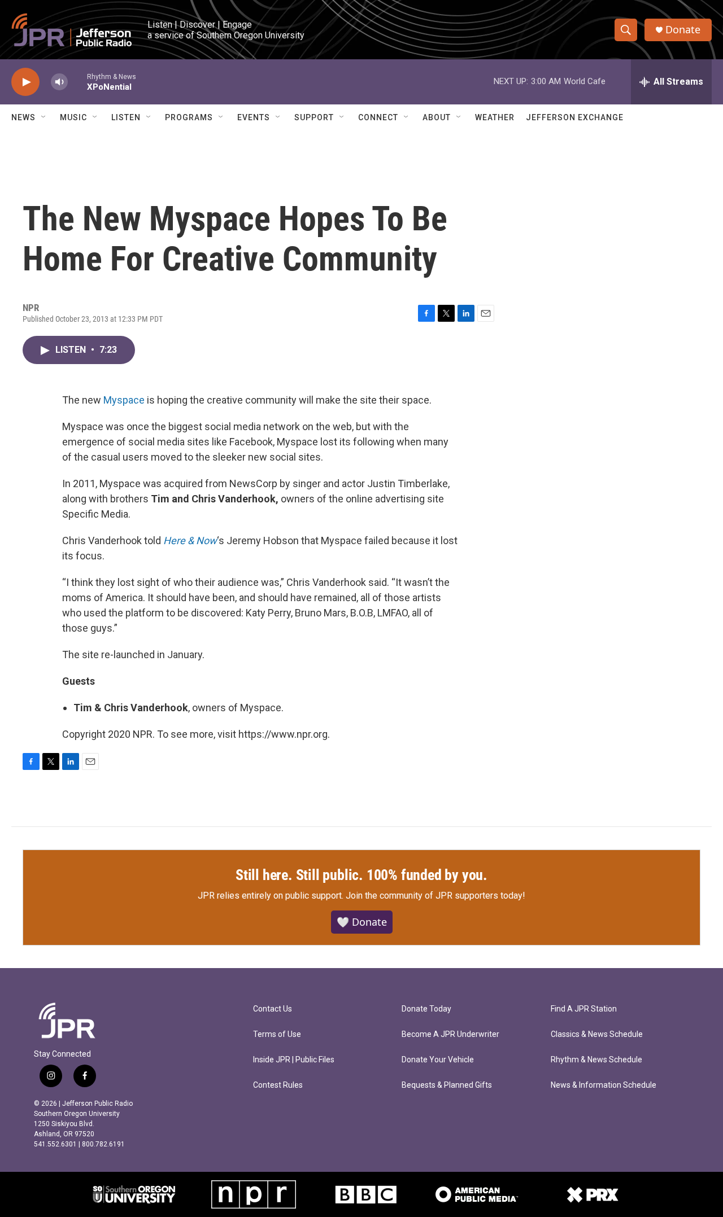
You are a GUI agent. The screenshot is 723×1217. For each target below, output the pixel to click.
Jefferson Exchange (575, 117)
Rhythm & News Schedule (596, 1060)
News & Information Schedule (603, 1085)
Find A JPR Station (584, 1009)
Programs (189, 117)
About (437, 117)
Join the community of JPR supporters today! (435, 895)
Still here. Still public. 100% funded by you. (361, 874)
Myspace (124, 400)
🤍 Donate (362, 922)
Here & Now (190, 540)
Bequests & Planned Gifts (447, 1085)
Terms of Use (277, 1034)
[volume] (59, 82)
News (23, 117)
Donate (682, 30)
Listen (126, 117)
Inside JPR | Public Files (293, 1060)
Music (73, 117)
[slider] (77, 81)
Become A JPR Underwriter (450, 1034)
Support (314, 117)
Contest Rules (278, 1085)
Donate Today (426, 1009)
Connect (378, 117)
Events (253, 117)
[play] (25, 82)
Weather (495, 117)
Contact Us (272, 1009)
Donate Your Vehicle (438, 1060)
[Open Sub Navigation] (44, 117)
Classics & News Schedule (597, 1034)
